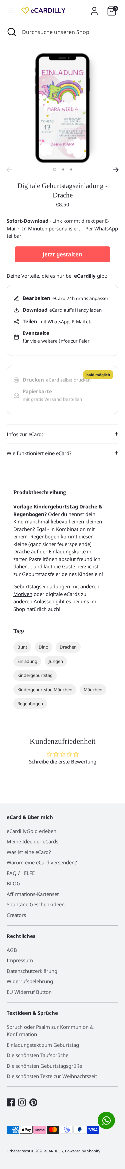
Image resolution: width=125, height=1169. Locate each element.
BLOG (13, 883)
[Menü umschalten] (10, 11)
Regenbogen (30, 704)
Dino (43, 647)
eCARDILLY (53, 1150)
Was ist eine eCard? (29, 852)
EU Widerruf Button (29, 992)
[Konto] (94, 8)
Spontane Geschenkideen (36, 904)
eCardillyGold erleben (31, 831)
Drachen (68, 647)
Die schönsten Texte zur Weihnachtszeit (52, 1076)
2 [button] (63, 169)
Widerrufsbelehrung (30, 981)
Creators (16, 915)
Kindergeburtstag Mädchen (44, 690)
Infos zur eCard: (25, 434)
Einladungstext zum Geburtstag (43, 1044)
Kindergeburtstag (35, 675)
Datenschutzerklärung (32, 971)
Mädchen (93, 690)
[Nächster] (116, 169)
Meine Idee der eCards (32, 841)
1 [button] (54, 169)
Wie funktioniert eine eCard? (39, 453)
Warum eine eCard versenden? (42, 862)
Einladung (27, 661)
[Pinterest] (33, 1102)
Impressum (20, 960)
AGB (12, 950)
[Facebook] (11, 1102)
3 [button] (71, 169)
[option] (62, 108)
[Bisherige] (9, 169)
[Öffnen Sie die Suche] (11, 32)
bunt (22, 647)
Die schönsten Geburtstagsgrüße (44, 1065)
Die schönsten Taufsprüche (37, 1055)
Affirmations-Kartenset (33, 894)
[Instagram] (22, 1102)
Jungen (56, 661)
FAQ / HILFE (21, 873)
